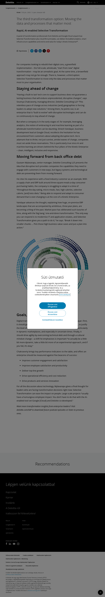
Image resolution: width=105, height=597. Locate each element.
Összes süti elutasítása (52, 313)
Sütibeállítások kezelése (52, 320)
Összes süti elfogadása (52, 305)
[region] (52, 298)
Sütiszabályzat (64, 294)
